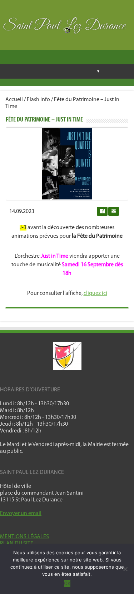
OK (67, 583)
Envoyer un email (20, 513)
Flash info (38, 100)
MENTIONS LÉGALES (24, 537)
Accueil (14, 100)
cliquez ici (95, 293)
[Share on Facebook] (102, 211)
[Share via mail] (113, 211)
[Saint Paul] (67, 27)
